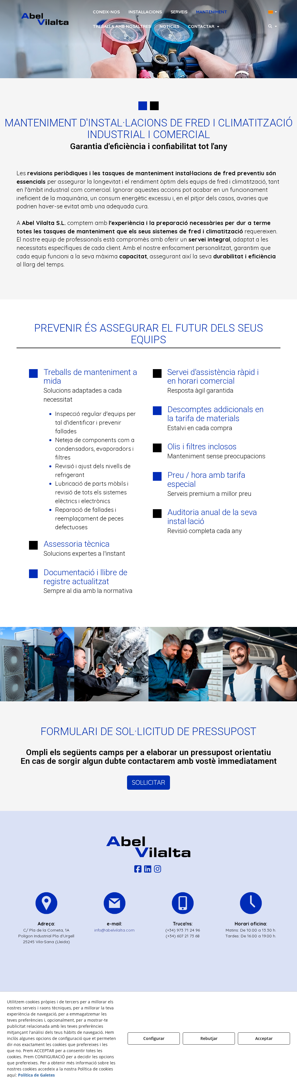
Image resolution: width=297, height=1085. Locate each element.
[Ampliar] (37, 664)
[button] (45, 19)
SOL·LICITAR (148, 782)
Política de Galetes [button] (36, 1075)
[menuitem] (106, 11)
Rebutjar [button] (209, 1038)
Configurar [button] (153, 1038)
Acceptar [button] (264, 1038)
